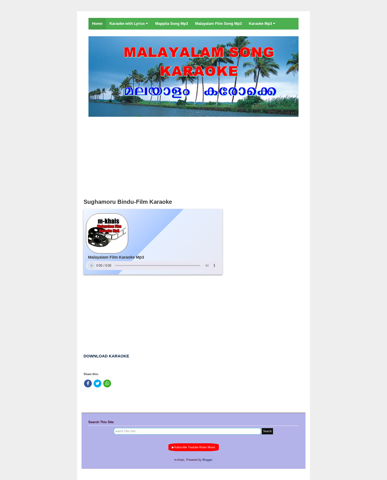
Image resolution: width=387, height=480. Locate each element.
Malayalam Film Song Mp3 (218, 23)
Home (97, 23)
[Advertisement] (193, 156)
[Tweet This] (97, 383)
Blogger (207, 459)
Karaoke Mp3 (261, 23)
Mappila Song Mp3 (171, 23)
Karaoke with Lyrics (128, 23)
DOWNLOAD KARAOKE (106, 356)
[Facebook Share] (88, 383)
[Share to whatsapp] (107, 383)
